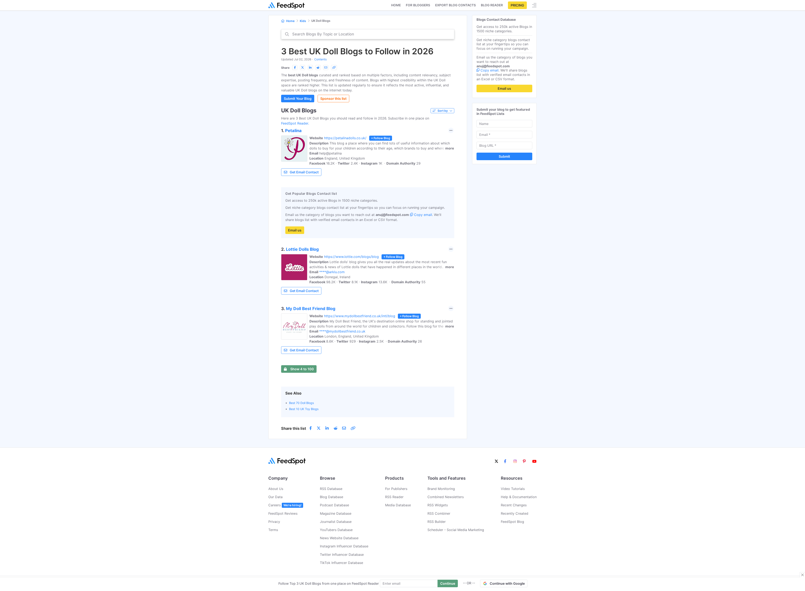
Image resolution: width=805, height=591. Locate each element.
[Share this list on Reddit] (318, 67)
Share (285, 67)
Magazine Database (335, 513)
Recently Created (514, 513)
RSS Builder (436, 522)
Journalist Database (336, 522)
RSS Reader (394, 497)
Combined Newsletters (445, 497)
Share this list (293, 428)
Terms (273, 530)
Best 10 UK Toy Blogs (303, 409)
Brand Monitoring (441, 489)
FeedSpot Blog (512, 522)
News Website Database (339, 538)
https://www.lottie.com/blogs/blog (351, 257)
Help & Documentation (519, 497)
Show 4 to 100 (302, 369)
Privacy (274, 522)
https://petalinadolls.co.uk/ (345, 138)
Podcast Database (334, 505)
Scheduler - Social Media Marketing (455, 530)
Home (396, 5)
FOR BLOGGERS (418, 5)
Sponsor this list (333, 98)
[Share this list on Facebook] (294, 67)
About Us (275, 489)
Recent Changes (514, 505)
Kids (303, 21)
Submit (504, 156)
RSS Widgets (437, 505)
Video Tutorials (513, 489)
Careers (284, 505)
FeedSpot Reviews (282, 513)
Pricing (517, 5)
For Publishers (396, 489)
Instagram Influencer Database (344, 546)
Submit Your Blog (298, 98)
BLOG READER (492, 5)
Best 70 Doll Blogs (301, 403)
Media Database (398, 505)
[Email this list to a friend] (325, 67)
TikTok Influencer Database (341, 563)
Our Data (275, 497)
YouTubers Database (336, 530)
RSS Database (331, 489)
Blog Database (331, 497)
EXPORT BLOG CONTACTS (455, 5)
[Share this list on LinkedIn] (310, 67)
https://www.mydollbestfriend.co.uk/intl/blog (359, 316)
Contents (320, 59)
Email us (294, 230)
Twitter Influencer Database (342, 554)
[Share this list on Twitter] (302, 67)
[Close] (802, 574)
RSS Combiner (438, 513)
